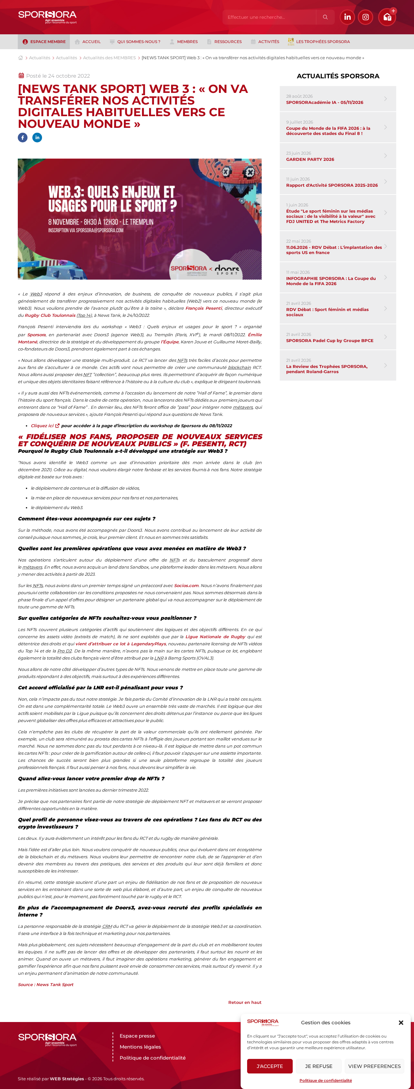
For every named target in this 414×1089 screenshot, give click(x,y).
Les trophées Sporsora (323, 41)
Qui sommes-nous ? (138, 41)
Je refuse (318, 1066)
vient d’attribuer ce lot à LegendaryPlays (120, 643)
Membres (187, 41)
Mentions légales (140, 1047)
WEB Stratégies (67, 1078)
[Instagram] (365, 17)
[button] (401, 1022)
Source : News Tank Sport (45, 984)
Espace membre (48, 41)
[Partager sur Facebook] (22, 137)
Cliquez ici (43, 425)
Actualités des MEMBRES (109, 57)
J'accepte (270, 1066)
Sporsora (36, 334)
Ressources (228, 41)
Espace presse (137, 1036)
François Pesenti (203, 308)
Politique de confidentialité (326, 1080)
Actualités (39, 57)
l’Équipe (170, 341)
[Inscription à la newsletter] (387, 17)
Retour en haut (245, 1002)
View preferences (374, 1066)
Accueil (91, 41)
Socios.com (186, 585)
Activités (268, 41)
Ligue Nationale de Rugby (215, 636)
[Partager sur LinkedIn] (37, 137)
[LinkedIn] (347, 17)
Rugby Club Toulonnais (50, 315)
